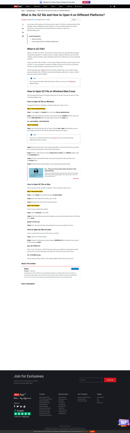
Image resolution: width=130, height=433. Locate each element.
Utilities (28, 6)
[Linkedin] (21, 406)
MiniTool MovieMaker (43, 406)
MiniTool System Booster (44, 402)
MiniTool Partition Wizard (44, 397)
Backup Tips (61, 400)
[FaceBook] (14, 406)
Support (61, 6)
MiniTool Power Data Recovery (45, 399)
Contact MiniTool (100, 397)
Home (23, 10)
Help (98, 400)
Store (70, 6)
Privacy (60, 426)
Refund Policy (100, 402)
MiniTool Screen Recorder (44, 411)
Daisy (24, 19)
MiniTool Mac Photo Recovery (45, 415)
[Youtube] (24, 406)
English (74, 19)
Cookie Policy (85, 431)
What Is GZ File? (36, 39)
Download (79, 6)
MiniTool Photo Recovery (44, 413)
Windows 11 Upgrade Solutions (84, 397)
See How (86, 2)
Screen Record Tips (63, 411)
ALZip (54, 138)
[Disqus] (50, 303)
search (111, 6)
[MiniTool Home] (18, 6)
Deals (45, 6)
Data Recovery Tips (63, 399)
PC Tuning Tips (62, 402)
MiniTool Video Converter (44, 409)
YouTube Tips (61, 408)
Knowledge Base (30, 10)
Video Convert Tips (62, 409)
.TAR (42, 70)
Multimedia (37, 6)
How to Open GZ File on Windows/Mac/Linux (45, 41)
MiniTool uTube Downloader (45, 408)
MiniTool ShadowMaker (44, 400)
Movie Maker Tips (62, 406)
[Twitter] (32, 19)
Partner (53, 6)
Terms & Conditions (67, 426)
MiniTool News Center (82, 400)
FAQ (98, 399)
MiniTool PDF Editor (43, 404)
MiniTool (72, 81)
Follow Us (75, 268)
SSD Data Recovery (82, 399)
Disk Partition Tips (62, 397)
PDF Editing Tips (62, 404)
